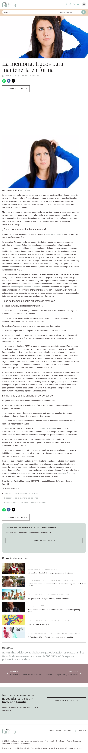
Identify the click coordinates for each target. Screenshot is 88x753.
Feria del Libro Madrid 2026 (39, 624)
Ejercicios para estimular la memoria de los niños (25, 502)
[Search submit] (83, 12)
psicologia (8, 659)
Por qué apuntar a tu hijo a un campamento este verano (49, 598)
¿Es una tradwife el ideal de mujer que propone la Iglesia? (50, 573)
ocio (30, 595)
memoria (16, 245)
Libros (66, 620)
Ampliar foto (25, 190)
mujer (30, 569)
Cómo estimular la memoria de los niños (21, 493)
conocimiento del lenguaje (45, 428)
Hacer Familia (51, 569)
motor (33, 656)
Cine (47, 653)
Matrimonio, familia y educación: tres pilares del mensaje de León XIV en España (57, 585)
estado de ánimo (65, 473)
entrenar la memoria (54, 234)
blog (43, 652)
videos (26, 659)
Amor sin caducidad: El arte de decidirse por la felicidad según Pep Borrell (54, 610)
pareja (72, 580)
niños (66, 595)
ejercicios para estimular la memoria (26, 287)
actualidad (39, 569)
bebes (40, 633)
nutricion (56, 656)
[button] (84, 4)
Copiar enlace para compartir (16, 88)
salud (18, 659)
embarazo (69, 652)
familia (52, 580)
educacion (43, 580)
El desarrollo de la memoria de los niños (21, 498)
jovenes (20, 656)
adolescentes (50, 595)
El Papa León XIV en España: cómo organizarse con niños (50, 637)
